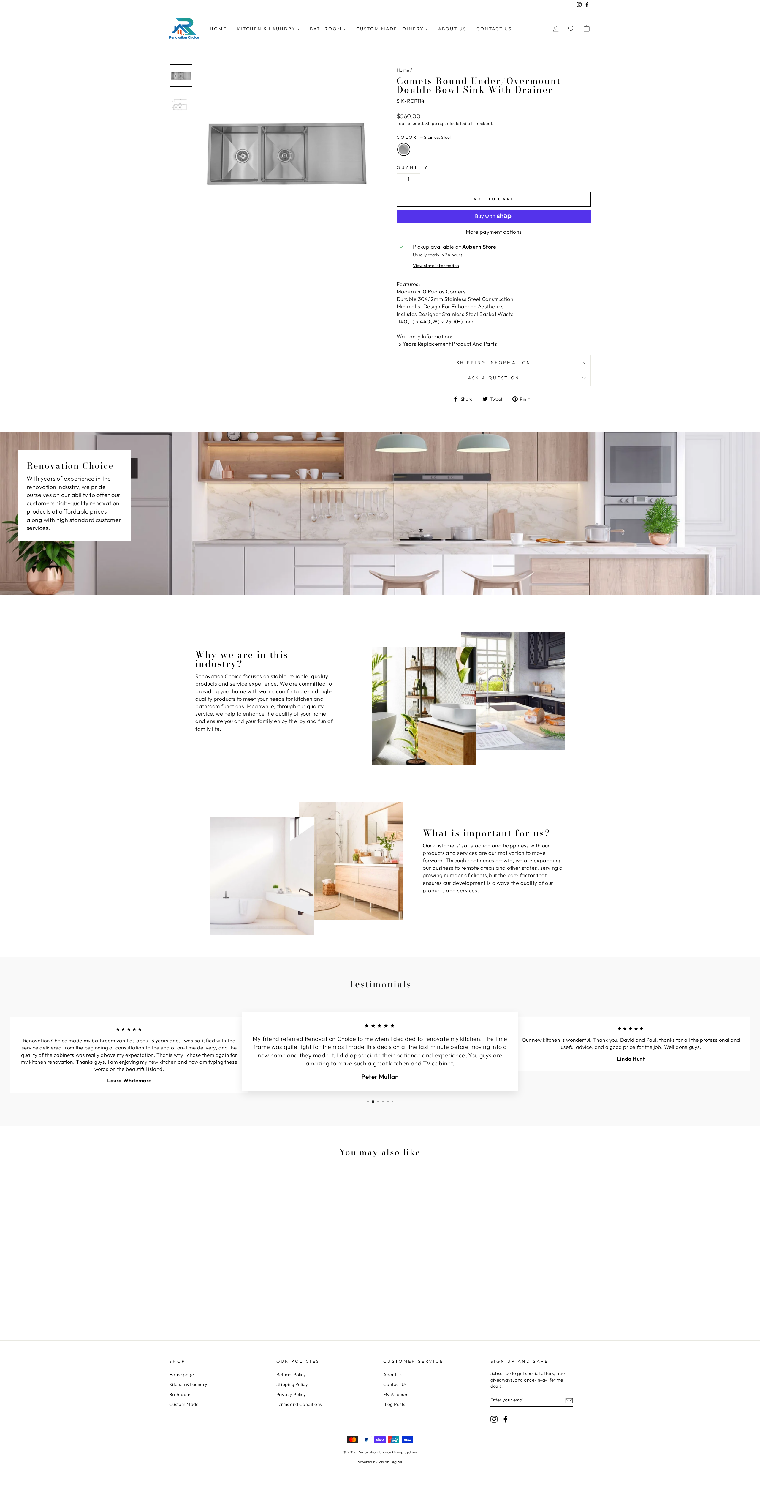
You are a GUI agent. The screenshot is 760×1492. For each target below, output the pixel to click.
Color (424, 137)
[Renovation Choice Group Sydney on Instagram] (494, 1419)
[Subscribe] (569, 1400)
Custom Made (184, 1404)
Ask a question (494, 378)
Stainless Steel (404, 149)
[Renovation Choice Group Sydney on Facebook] (505, 1419)
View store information (436, 265)
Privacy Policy (291, 1394)
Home (403, 70)
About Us (393, 1374)
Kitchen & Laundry (188, 1384)
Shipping (434, 123)
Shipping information (494, 362)
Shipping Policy (292, 1384)
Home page (181, 1374)
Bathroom (180, 1394)
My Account (396, 1394)
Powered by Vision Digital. (380, 1461)
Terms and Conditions (299, 1404)
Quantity (412, 167)
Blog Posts (394, 1404)
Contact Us (395, 1384)
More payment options (494, 231)
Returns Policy (291, 1374)
